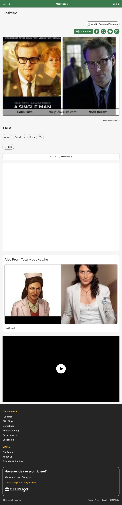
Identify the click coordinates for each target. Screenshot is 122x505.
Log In (116, 3)
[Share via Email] (116, 31)
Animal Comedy (11, 430)
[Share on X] (103, 31)
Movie (32, 137)
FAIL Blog (8, 421)
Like (10, 146)
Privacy (97, 500)
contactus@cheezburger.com (20, 482)
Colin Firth (20, 137)
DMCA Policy (114, 500)
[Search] (8, 4)
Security (105, 500)
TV (40, 137)
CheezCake (8, 439)
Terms (90, 500)
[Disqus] (61, 208)
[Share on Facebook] (96, 31)
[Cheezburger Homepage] (61, 490)
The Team (8, 452)
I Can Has (7, 416)
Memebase (62, 3)
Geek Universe (10, 435)
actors (7, 137)
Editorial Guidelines (13, 461)
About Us (7, 456)
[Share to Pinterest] (110, 31)
